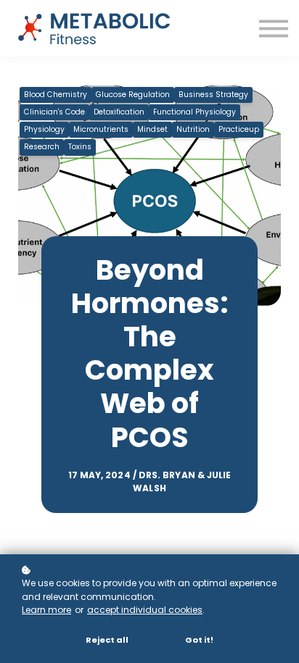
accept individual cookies (144, 610)
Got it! (199, 640)
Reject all (107, 640)
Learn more (46, 610)
